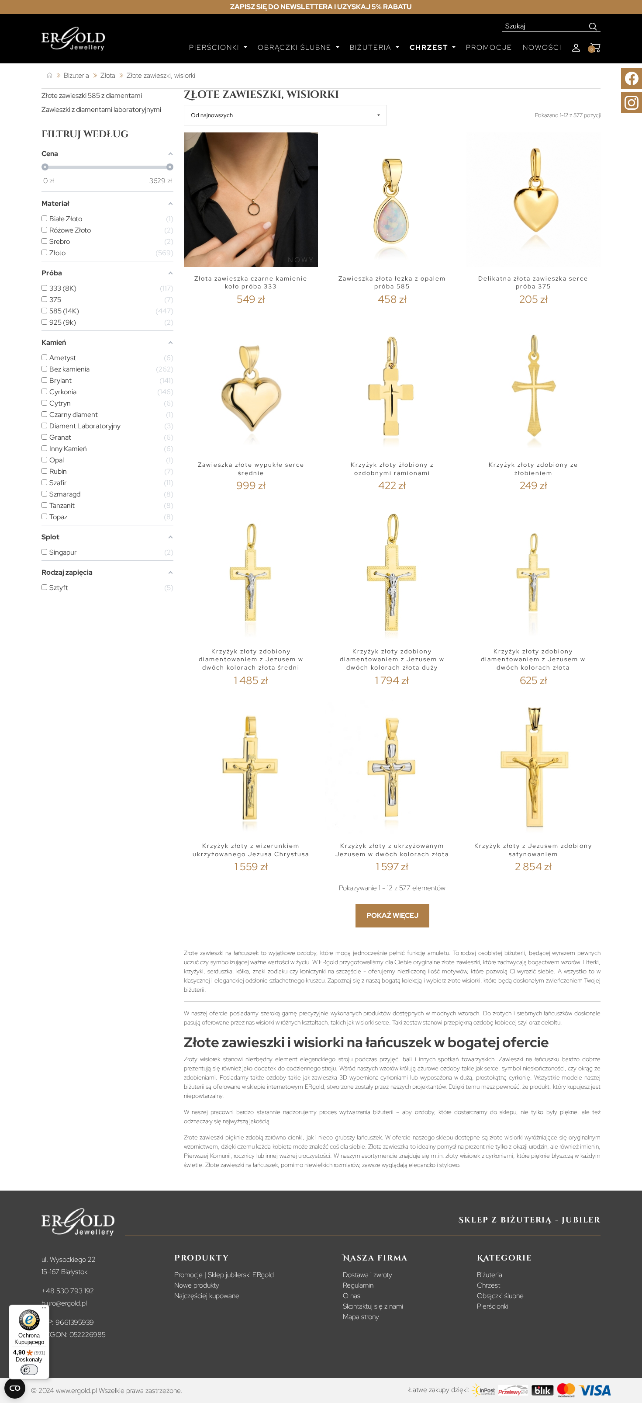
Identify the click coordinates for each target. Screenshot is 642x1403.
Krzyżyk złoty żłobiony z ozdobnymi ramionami (392, 469)
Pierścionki (492, 1306)
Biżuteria (489, 1274)
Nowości (542, 47)
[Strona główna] (49, 76)
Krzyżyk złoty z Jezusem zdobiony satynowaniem (533, 850)
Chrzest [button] (430, 47)
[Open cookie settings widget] (14, 1388)
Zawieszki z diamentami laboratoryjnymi (101, 109)
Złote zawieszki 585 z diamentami (91, 95)
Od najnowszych (212, 115)
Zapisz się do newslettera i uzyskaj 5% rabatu (321, 6)
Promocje (489, 47)
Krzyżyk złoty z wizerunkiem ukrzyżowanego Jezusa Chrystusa (251, 850)
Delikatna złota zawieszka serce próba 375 (533, 282)
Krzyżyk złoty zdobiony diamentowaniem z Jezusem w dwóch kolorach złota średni (251, 659)
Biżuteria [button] (372, 47)
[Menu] (44, 1310)
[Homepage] (73, 42)
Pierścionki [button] (215, 47)
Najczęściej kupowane (206, 1295)
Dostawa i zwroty (367, 1274)
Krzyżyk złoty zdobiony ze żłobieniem (533, 469)
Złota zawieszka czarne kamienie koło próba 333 (250, 282)
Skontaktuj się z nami (373, 1306)
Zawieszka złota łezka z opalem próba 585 (392, 282)
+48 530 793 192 (67, 1290)
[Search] (593, 26)
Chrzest (488, 1285)
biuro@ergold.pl (64, 1303)
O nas (351, 1295)
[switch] (29, 1370)
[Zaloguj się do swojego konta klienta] (576, 48)
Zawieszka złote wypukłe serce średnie (251, 469)
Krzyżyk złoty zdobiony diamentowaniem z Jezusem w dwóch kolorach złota (533, 659)
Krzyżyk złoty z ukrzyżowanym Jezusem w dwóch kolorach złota (392, 850)
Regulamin (358, 1285)
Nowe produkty (196, 1285)
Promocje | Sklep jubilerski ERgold (224, 1274)
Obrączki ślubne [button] (296, 47)
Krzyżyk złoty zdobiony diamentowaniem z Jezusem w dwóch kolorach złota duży (392, 659)
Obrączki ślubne (500, 1295)
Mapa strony (361, 1316)
